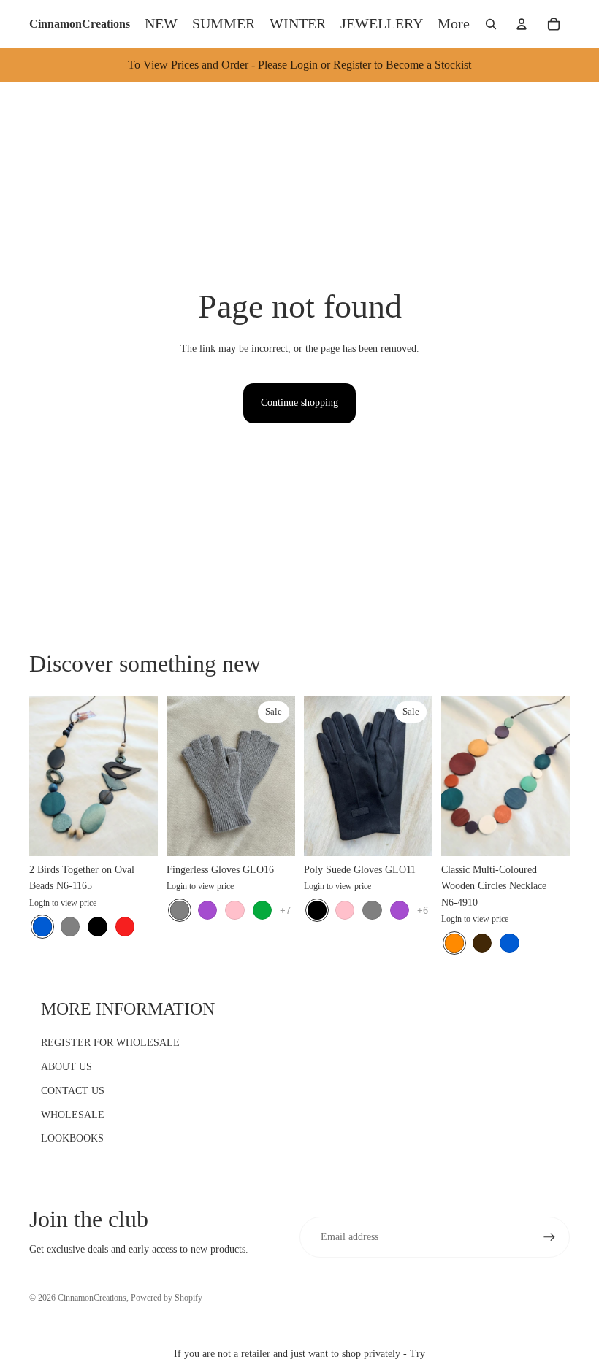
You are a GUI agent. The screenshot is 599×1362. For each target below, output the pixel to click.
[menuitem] (454, 24)
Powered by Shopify (166, 1298)
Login (39, 903)
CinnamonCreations (92, 1298)
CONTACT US (72, 1090)
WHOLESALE (72, 1114)
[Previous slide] (40, 776)
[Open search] (491, 24)
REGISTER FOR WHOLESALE (110, 1042)
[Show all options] (285, 910)
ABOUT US (66, 1066)
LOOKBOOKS (72, 1138)
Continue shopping (299, 402)
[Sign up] (549, 1237)
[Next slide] (146, 776)
